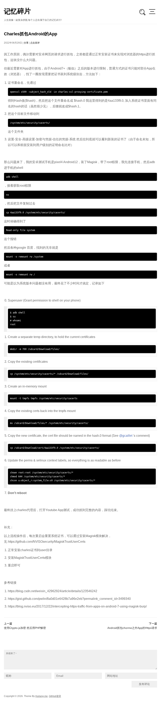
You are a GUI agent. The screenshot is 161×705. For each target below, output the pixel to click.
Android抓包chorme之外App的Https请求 (132, 627)
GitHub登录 (55, 696)
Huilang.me (41, 696)
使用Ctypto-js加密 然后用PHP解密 (25, 627)
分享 (26, 42)
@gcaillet (125, 435)
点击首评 (35, 42)
